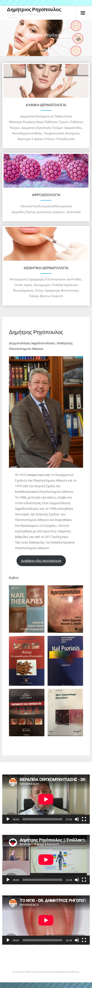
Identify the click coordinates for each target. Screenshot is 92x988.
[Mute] (77, 819)
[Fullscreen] (84, 819)
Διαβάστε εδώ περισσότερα (41, 561)
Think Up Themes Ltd (37, 971)
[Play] (8, 819)
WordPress (72, 971)
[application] (46, 799)
